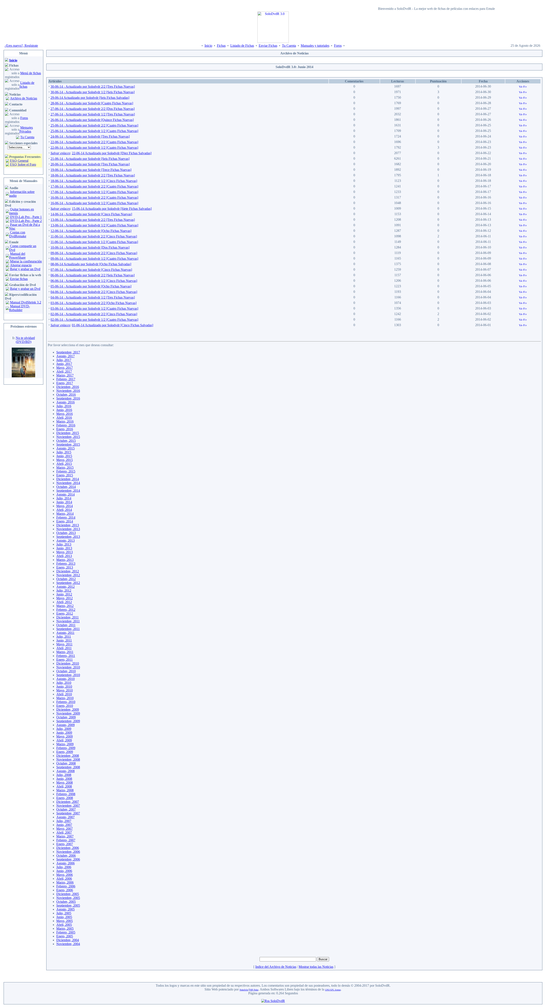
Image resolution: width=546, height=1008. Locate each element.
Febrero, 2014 (65, 517)
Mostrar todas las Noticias (316, 967)
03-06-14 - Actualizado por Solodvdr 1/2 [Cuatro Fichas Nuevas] (94, 308)
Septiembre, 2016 (68, 398)
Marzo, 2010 (65, 698)
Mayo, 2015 (64, 460)
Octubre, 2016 (66, 394)
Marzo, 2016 (65, 421)
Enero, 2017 (64, 383)
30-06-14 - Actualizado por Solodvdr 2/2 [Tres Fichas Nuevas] (93, 86)
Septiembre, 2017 (68, 352)
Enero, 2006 (64, 890)
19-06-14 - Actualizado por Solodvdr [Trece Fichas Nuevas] (91, 170)
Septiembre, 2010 (68, 675)
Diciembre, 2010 (67, 663)
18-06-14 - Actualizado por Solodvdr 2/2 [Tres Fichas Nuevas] (93, 175)
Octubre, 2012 (66, 579)
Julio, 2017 (63, 360)
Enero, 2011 (64, 659)
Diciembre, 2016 (67, 387)
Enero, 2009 (64, 752)
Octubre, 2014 (66, 487)
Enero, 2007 (64, 844)
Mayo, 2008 (64, 782)
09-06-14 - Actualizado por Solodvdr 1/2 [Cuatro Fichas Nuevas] (94, 258)
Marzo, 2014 (65, 513)
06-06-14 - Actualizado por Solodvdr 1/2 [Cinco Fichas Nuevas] (94, 281)
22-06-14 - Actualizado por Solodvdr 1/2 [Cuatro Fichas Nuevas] (94, 147)
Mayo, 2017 (64, 367)
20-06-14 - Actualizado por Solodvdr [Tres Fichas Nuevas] (90, 164)
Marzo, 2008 (65, 790)
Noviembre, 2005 (68, 898)
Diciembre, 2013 (67, 525)
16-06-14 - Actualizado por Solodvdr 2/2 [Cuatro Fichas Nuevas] (94, 197)
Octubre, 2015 (66, 440)
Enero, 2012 (64, 613)
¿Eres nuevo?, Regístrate (21, 45)
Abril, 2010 (64, 694)
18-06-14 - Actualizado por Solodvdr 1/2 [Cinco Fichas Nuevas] (94, 181)
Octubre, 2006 (66, 855)
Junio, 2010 (64, 686)
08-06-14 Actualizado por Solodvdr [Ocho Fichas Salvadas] (91, 264)
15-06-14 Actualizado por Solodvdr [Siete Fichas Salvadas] (112, 208)
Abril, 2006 (64, 878)
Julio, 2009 (63, 729)
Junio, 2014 (64, 502)
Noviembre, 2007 (68, 805)
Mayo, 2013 (64, 552)
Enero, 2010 (64, 705)
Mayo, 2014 (64, 506)
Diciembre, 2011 (67, 617)
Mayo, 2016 (64, 414)
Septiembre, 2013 (68, 536)
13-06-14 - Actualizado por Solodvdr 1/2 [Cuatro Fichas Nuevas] (94, 225)
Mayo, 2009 (64, 736)
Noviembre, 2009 (68, 713)
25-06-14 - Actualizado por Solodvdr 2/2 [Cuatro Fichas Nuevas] (94, 125)
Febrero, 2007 (65, 840)
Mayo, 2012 (64, 598)
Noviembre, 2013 (68, 529)
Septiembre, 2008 (68, 767)
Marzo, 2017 (65, 375)
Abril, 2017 (64, 371)
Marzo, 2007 (65, 836)
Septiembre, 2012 (68, 583)
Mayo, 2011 (64, 644)
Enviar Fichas (268, 45)
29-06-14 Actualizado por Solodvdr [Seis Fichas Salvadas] (90, 97)
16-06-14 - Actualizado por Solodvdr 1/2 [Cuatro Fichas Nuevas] (94, 203)
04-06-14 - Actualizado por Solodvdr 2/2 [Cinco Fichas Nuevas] (94, 292)
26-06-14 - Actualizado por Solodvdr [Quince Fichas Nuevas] (92, 120)
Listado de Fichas (242, 45)
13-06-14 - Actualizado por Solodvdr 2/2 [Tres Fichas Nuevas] (93, 220)
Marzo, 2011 (64, 652)
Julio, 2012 (63, 590)
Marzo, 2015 (65, 467)
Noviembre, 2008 (68, 759)
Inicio (208, 45)
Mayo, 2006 (64, 875)
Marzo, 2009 (65, 744)
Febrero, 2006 (65, 886)
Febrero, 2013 (65, 563)
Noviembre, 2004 (68, 944)
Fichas (221, 45)
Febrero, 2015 (65, 471)
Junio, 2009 (64, 732)
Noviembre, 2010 (68, 667)
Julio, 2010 (63, 682)
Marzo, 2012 (65, 606)
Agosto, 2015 (65, 448)
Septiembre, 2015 (68, 444)
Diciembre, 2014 (67, 479)
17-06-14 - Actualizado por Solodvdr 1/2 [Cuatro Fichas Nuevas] (94, 192)
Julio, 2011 (63, 636)
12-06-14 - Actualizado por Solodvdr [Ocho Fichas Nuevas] (91, 231)
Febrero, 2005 (65, 932)
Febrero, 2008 (65, 794)
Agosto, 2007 (65, 817)
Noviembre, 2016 (68, 390)
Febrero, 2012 (65, 609)
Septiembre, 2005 (68, 905)
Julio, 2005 (63, 913)
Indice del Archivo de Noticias (275, 967)
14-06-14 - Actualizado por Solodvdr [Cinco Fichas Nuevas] (91, 214)
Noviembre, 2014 (68, 483)
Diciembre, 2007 (67, 802)
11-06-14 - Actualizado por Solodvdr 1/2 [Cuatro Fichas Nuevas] (94, 242)
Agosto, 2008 (65, 771)
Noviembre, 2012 (68, 575)
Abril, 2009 (64, 740)
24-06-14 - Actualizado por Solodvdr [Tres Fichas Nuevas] (90, 136)
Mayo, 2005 (64, 921)
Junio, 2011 (64, 640)
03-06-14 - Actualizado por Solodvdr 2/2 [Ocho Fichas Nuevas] (93, 303)
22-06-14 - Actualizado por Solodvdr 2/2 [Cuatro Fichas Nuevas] (94, 142)
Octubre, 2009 (66, 717)
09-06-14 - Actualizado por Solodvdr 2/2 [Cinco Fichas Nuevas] (94, 253)
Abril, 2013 (64, 556)
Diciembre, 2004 (67, 940)
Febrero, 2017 (65, 379)
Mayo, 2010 (64, 690)
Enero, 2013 (64, 567)
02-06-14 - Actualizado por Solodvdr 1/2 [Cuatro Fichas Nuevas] (94, 319)
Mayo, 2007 (64, 828)
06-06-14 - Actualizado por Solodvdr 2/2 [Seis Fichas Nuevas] (93, 275)
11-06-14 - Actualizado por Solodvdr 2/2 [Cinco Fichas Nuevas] (94, 236)
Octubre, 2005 (66, 901)
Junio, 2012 (64, 594)
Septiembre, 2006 (68, 859)
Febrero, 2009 (65, 748)
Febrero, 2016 (65, 425)
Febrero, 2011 (65, 656)
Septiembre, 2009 (68, 721)
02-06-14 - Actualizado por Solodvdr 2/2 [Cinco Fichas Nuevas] (94, 314)
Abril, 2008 (64, 786)
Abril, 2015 (64, 463)
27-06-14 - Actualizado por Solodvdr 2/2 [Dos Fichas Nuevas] (93, 109)
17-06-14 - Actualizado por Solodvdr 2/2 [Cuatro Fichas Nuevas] (94, 186)
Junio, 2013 (64, 548)
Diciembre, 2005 (67, 894)
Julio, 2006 (63, 867)
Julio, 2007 (63, 821)
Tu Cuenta (289, 45)
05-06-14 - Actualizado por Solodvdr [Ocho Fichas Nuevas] (91, 286)
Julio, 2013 (63, 544)
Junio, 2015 (64, 456)
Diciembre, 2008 (67, 755)
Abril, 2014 (64, 510)
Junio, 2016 (64, 410)
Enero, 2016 (64, 429)
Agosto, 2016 (65, 402)
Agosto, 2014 (65, 494)
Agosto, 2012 (65, 586)
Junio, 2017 (64, 364)
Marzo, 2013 (65, 560)
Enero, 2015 (64, 475)
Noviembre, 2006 (68, 851)
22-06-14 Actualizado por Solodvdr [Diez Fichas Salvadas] (111, 153)
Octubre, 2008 (66, 763)
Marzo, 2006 (65, 882)
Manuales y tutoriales (315, 45)
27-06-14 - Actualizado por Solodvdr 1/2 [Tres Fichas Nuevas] (93, 114)
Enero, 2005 (64, 936)
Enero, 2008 (64, 798)
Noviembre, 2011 (68, 621)
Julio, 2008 (63, 775)
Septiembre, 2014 (68, 490)
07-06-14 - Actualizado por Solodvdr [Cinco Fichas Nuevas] (91, 269)
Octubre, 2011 (66, 625)
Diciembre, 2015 (67, 433)
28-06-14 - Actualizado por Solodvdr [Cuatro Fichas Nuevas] (92, 103)
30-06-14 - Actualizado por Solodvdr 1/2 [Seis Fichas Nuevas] (93, 92)
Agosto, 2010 (65, 679)
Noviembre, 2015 (68, 437)
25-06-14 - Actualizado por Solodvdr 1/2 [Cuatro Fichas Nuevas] (94, 131)
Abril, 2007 (64, 832)
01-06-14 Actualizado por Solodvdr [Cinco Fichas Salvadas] (112, 325)
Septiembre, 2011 (68, 629)
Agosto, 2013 (65, 540)
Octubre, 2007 (66, 809)
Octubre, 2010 (66, 671)
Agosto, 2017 (65, 356)
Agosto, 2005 (65, 909)
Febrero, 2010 (65, 702)
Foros (338, 45)
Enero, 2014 (64, 521)
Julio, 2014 (63, 498)
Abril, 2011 (64, 648)
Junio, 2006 (64, 871)
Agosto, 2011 (65, 633)
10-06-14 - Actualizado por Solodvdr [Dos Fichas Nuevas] (90, 247)
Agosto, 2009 (65, 725)
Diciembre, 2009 (67, 709)
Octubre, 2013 (66, 533)
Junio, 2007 (64, 825)
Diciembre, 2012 (67, 571)
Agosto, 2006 (65, 863)
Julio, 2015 (63, 452)
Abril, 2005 (64, 924)
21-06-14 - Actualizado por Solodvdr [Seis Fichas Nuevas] (90, 158)
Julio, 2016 (63, 406)
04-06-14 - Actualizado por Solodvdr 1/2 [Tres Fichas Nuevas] (93, 297)
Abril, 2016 (64, 417)
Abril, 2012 (64, 602)
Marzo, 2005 (65, 928)
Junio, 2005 (64, 917)
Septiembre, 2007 (68, 813)
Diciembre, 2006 (67, 848)
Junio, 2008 (64, 778)
